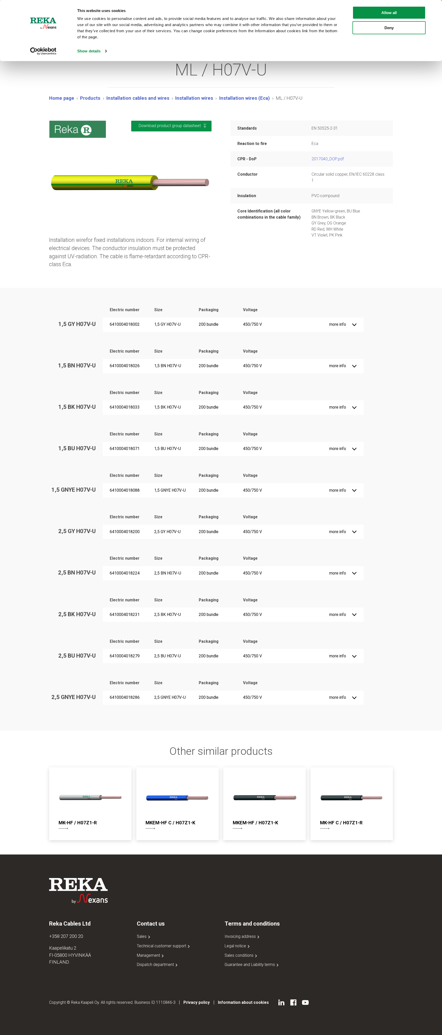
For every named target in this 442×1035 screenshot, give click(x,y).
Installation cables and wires (137, 98)
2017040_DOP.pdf (328, 158)
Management (149, 955)
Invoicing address (241, 936)
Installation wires (194, 98)
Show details (89, 51)
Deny (389, 28)
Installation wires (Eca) (244, 98)
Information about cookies (243, 1002)
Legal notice (236, 945)
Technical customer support (162, 945)
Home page (61, 98)
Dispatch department (156, 964)
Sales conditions (240, 955)
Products (90, 98)
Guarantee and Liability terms (250, 964)
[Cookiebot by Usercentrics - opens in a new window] (43, 51)
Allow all (389, 12)
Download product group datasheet (170, 125)
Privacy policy (196, 1002)
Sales (142, 936)
